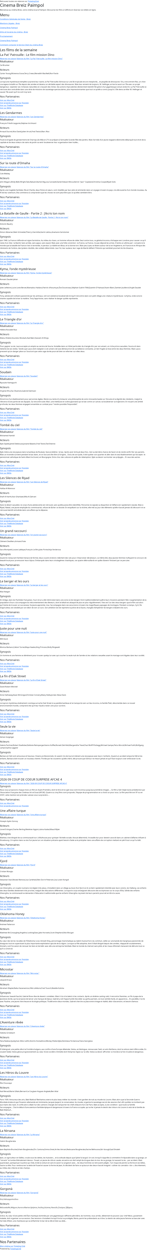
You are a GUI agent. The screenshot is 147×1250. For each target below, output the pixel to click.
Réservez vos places (8, 58)
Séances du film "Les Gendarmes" (30, 117)
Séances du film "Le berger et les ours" (32, 585)
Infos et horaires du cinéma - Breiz (14, 32)
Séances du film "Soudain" (27, 376)
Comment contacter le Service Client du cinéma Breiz (21, 45)
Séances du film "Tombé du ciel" (30, 429)
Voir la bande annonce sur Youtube (14, 103)
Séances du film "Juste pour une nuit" (32, 632)
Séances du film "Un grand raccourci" (32, 535)
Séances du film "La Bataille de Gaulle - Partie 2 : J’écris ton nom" (42, 217)
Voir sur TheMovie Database (11, 105)
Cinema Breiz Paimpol (9, 28)
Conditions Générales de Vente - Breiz (15, 19)
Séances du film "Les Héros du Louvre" (32, 1076)
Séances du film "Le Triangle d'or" (30, 323)
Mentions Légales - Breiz (10, 23)
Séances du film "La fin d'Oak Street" (31, 680)
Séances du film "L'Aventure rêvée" (31, 1026)
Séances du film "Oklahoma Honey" (31, 918)
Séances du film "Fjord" (26, 865)
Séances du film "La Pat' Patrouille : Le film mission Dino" (40, 58)
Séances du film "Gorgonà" (28, 1192)
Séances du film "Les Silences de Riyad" (32, 482)
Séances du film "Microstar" (28, 973)
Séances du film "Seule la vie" (28, 730)
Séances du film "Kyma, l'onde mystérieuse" (34, 273)
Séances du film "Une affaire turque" (31, 814)
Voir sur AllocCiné (7, 100)
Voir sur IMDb (5, 108)
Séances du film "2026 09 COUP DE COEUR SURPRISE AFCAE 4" (42, 783)
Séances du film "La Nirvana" (28, 1134)
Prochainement (6, 36)
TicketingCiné (33, 1)
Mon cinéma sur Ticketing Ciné (12, 1246)
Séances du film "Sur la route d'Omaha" (33, 167)
